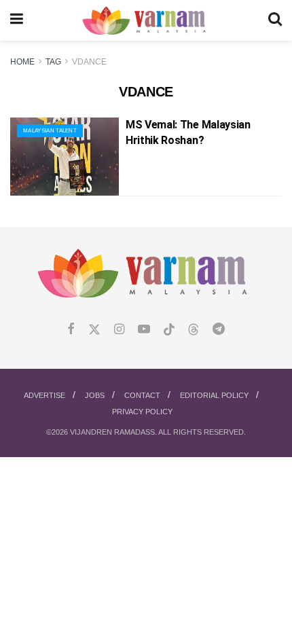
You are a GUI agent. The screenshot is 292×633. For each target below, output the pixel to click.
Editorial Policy (214, 395)
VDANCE (89, 62)
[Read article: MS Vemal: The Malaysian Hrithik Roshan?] (64, 156)
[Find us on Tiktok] (169, 330)
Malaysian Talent (50, 131)
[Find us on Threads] (193, 330)
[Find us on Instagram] (119, 329)
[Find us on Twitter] (94, 329)
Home (22, 62)
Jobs (95, 395)
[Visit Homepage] (145, 20)
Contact (142, 395)
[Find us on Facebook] (71, 329)
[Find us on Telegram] (219, 329)
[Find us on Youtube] (144, 329)
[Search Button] (275, 20)
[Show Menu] (16, 20)
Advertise (44, 395)
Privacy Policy (142, 412)
